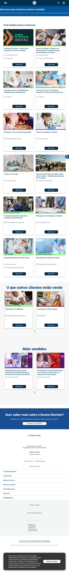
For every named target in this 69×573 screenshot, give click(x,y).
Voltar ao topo (35, 435)
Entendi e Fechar (51, 561)
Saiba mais (19, 64)
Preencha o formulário (34, 423)
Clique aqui (31, 524)
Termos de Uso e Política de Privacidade (34, 541)
